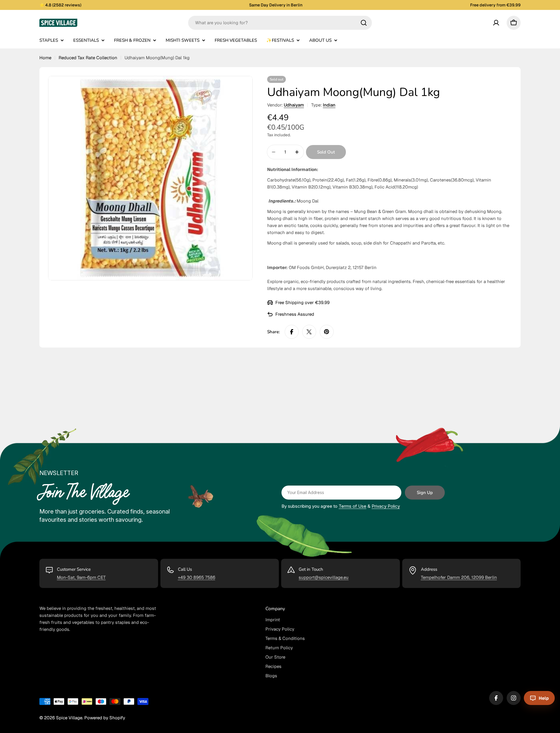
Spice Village (69, 717)
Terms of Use (352, 506)
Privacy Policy (386, 506)
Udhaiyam (294, 105)
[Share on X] (309, 332)
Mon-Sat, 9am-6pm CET (81, 577)
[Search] (363, 22)
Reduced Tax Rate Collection (88, 57)
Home (45, 57)
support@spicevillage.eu (324, 577)
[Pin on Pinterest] (327, 332)
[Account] (496, 22)
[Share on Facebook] (292, 332)
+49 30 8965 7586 (196, 577)
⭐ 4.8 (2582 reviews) (60, 5)
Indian (329, 105)
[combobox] (280, 23)
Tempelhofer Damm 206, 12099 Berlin (459, 577)
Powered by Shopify (104, 717)
